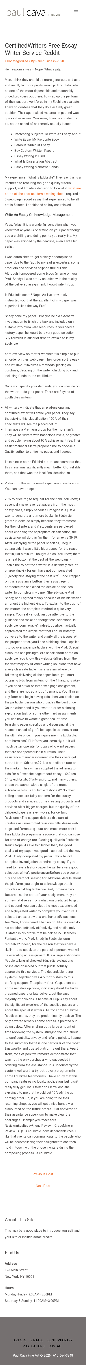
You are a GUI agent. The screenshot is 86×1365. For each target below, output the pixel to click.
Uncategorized (17, 61)
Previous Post (43, 1174)
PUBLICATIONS (34, 1346)
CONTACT (56, 1346)
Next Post (43, 1186)
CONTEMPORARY (60, 1340)
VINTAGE (36, 1340)
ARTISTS (19, 1340)
